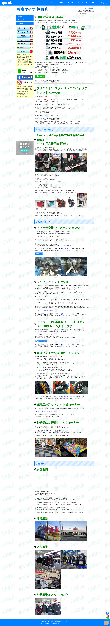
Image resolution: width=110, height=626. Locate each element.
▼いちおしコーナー (22, 20)
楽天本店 (25, 28)
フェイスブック (25, 77)
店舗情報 (60, 3)
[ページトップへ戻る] (106, 623)
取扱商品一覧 (39, 254)
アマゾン (25, 47)
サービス (70, 3)
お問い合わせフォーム (44, 82)
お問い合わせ (103, 3)
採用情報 (50, 621)
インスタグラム (25, 82)
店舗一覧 (44, 621)
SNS (93, 3)
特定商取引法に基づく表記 (61, 621)
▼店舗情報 (20, 23)
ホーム (53, 3)
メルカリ (25, 51)
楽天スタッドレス (25, 36)
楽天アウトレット (25, 32)
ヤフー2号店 (25, 43)
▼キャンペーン (21, 16)
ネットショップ (82, 3)
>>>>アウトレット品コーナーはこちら (45, 411)
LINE (25, 71)
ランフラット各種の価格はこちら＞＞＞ (46, 311)
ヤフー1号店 (25, 40)
